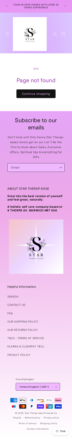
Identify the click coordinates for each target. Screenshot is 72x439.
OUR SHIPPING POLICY (22, 321)
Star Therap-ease (34, 413)
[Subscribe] (60, 167)
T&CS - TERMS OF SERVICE (25, 338)
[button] (7, 34)
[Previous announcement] (7, 6)
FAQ (10, 313)
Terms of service (27, 423)
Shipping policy (48, 423)
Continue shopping (36, 93)
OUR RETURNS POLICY (22, 329)
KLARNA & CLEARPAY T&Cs (25, 346)
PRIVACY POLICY (18, 354)
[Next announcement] (65, 6)
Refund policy (32, 417)
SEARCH (12, 296)
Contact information (38, 429)
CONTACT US (16, 304)
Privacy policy (51, 417)
